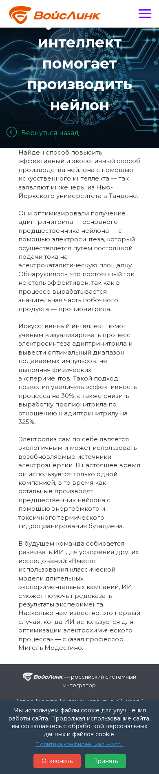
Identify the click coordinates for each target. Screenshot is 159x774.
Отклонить (57, 761)
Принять (105, 761)
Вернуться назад (50, 133)
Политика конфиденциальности (79, 744)
